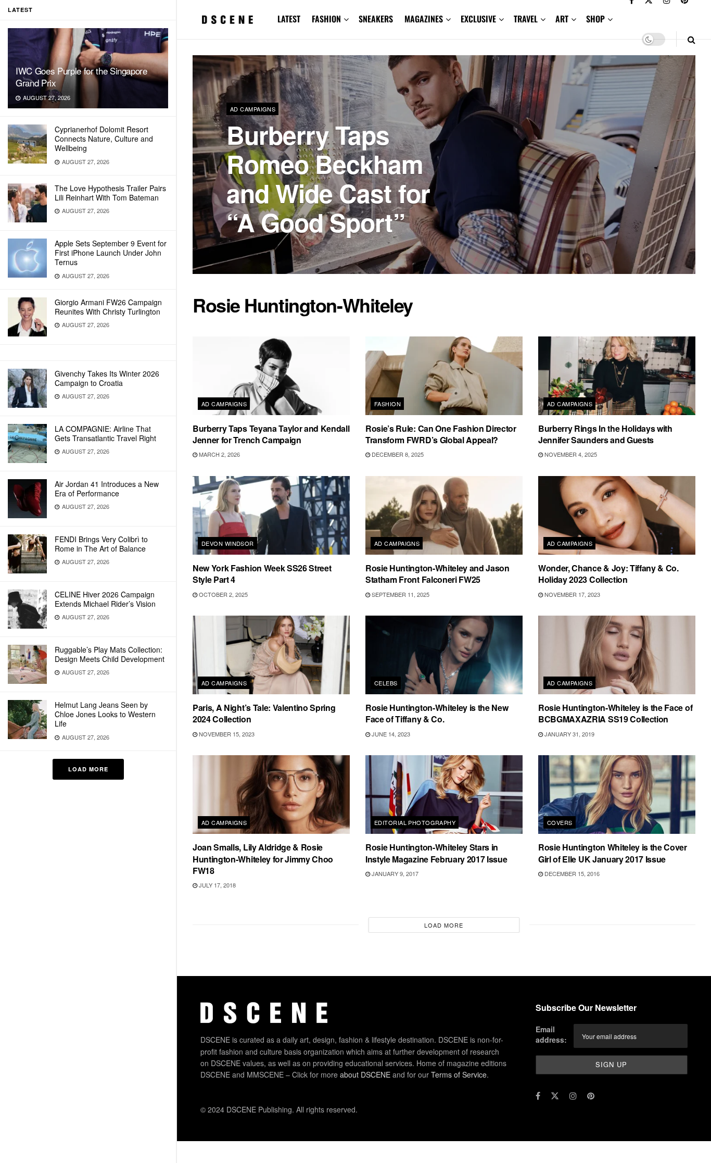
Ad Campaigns (252, 109)
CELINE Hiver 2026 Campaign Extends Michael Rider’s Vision (105, 599)
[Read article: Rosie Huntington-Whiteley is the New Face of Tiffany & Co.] (444, 655)
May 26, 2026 (302, 249)
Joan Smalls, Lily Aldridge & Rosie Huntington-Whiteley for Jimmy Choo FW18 (263, 859)
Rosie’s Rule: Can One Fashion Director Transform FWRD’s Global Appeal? (440, 434)
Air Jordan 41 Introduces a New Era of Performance (107, 488)
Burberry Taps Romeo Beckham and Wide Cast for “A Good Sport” (328, 178)
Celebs (386, 683)
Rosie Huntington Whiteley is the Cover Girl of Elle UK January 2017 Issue (612, 853)
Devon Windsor (227, 543)
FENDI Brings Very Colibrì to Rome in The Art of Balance (101, 544)
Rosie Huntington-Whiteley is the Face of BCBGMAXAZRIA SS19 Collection (615, 713)
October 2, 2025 (222, 594)
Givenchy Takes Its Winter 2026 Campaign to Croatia (107, 378)
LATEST (288, 18)
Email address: (551, 1034)
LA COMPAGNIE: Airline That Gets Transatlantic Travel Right (105, 433)
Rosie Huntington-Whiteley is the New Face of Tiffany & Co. (436, 713)
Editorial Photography (414, 822)
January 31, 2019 (568, 734)
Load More (88, 769)
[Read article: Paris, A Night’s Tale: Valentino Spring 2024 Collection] (271, 655)
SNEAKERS (376, 18)
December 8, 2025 (397, 454)
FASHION (326, 18)
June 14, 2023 (390, 734)
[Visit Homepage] (228, 19)
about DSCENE (365, 1074)
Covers (560, 822)
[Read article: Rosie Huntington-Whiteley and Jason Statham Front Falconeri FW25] (444, 515)
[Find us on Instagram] (573, 1096)
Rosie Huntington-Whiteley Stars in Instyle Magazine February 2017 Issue (436, 853)
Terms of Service (459, 1074)
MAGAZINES (423, 18)
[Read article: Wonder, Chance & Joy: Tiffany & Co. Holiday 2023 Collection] (616, 515)
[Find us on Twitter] (555, 1096)
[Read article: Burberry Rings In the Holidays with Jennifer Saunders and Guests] (616, 375)
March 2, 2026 (218, 454)
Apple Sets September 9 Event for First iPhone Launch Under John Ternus (111, 252)
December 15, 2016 (571, 873)
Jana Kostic (254, 250)
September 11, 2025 (399, 594)
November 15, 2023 (226, 734)
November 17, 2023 (571, 594)
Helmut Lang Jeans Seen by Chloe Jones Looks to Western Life (105, 714)
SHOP (595, 18)
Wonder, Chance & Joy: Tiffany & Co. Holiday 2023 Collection (608, 573)
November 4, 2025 (570, 454)
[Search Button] (691, 39)
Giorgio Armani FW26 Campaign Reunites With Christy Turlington (108, 307)
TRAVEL (526, 18)
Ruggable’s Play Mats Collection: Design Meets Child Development (109, 654)
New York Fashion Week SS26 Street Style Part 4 (262, 573)
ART (561, 18)
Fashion (387, 403)
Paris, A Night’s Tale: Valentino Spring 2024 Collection (264, 713)
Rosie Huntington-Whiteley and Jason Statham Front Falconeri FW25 (437, 573)
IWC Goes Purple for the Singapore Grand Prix (81, 76)
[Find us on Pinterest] (590, 1096)
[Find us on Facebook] (538, 1096)
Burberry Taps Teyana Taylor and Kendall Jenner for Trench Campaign (271, 434)
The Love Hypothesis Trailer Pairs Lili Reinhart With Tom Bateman (110, 193)
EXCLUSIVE (478, 18)
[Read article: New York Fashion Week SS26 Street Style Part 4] (271, 515)
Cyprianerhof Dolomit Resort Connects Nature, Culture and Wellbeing (104, 138)
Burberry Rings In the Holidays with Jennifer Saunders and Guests (605, 434)
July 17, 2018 (216, 885)
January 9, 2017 (394, 873)
